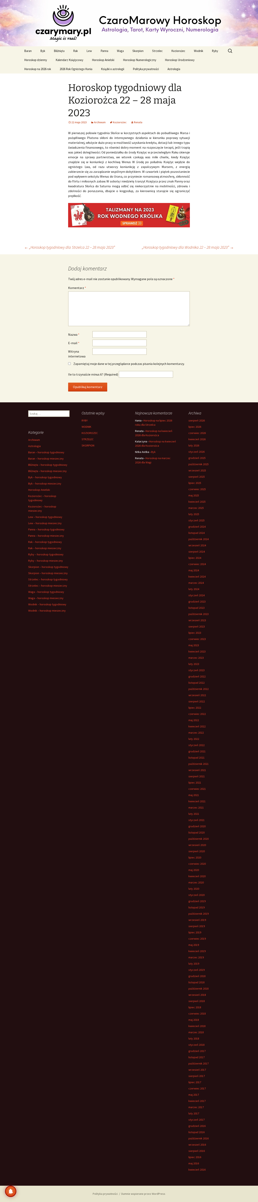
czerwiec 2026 (197, 433)
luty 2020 (193, 888)
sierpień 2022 (196, 701)
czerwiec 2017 (197, 1088)
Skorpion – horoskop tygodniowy (48, 567)
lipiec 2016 (194, 1157)
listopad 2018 (196, 982)
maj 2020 (193, 870)
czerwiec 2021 (197, 789)
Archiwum (100, 122)
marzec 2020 (196, 882)
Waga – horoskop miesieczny (45, 598)
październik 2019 (198, 913)
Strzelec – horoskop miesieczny (47, 585)
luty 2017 (193, 1113)
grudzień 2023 (197, 601)
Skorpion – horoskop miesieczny (48, 573)
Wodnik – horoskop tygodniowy (47, 604)
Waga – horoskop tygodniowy (46, 592)
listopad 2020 (196, 832)
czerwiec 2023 (197, 639)
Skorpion (138, 51)
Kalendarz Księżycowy (69, 60)
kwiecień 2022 (197, 726)
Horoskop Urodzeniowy (180, 60)
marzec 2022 (196, 732)
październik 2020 (198, 839)
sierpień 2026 (196, 420)
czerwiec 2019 (197, 938)
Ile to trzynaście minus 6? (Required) (93, 374)
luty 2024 (193, 589)
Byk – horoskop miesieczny (44, 483)
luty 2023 (193, 664)
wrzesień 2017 (197, 1070)
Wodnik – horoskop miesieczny (47, 610)
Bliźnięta (59, 51)
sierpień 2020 (196, 851)
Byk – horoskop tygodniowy (45, 477)
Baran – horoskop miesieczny (46, 458)
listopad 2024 (196, 533)
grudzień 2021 (197, 751)
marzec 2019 (196, 957)
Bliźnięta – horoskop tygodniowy (47, 465)
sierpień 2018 (196, 1001)
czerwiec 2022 (197, 714)
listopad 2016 (196, 1132)
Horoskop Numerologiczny (139, 60)
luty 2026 (193, 445)
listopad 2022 (196, 682)
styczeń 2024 (196, 595)
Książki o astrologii (112, 69)
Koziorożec (178, 51)
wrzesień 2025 (197, 470)
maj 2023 (193, 645)
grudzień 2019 (197, 901)
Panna (104, 51)
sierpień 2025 (196, 476)
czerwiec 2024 (197, 564)
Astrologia (173, 69)
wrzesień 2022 (197, 695)
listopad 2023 (196, 608)
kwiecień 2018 (197, 1026)
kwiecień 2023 (197, 651)
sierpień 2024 (196, 551)
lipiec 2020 (194, 857)
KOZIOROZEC (90, 433)
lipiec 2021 (194, 782)
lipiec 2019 (194, 932)
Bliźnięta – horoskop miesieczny (47, 471)
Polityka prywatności (146, 69)
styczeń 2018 (196, 1045)
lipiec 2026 (194, 427)
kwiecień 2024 (197, 576)
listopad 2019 (196, 907)
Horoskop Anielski (103, 60)
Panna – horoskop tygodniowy (46, 529)
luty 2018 (193, 1038)
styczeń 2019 (196, 970)
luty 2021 (193, 814)
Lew (89, 51)
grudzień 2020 (197, 826)
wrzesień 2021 (197, 770)
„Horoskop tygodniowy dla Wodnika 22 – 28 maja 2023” (188, 247)
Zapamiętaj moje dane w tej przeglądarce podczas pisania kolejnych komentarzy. (128, 364)
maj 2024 (193, 570)
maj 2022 (193, 720)
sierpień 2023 (196, 626)
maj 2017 (193, 1094)
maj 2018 (193, 1020)
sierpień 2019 (196, 926)
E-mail (73, 343)
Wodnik (198, 51)
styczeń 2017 (196, 1119)
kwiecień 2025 (197, 501)
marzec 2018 (196, 1032)
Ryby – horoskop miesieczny (45, 560)
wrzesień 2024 (197, 545)
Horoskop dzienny (35, 60)
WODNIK (86, 427)
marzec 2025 (196, 508)
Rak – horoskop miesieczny (44, 548)
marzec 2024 (196, 583)
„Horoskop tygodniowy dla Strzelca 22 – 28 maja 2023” (69, 247)
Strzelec (157, 51)
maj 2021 (193, 795)
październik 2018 (198, 988)
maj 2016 (193, 1163)
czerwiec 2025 (197, 489)
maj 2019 (193, 945)
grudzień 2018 (197, 976)
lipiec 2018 (194, 1007)
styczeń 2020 (196, 895)
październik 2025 (198, 464)
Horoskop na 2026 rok (37, 69)
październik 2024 (198, 539)
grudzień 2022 (197, 676)
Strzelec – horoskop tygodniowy (48, 579)
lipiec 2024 (194, 558)
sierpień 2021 (196, 776)
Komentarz (77, 288)
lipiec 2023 (194, 633)
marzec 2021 (196, 807)
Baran (28, 51)
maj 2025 (193, 495)
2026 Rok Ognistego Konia (76, 69)
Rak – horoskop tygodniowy (45, 542)
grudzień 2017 (197, 1051)
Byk (42, 51)
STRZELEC (88, 439)
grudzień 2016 (197, 1126)
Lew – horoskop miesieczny (45, 523)
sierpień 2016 (196, 1151)
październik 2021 (198, 764)
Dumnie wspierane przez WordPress (143, 1194)
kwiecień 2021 (197, 801)
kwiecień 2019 (197, 951)
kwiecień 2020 (197, 876)
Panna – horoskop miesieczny (46, 535)
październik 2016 (198, 1138)
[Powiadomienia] (10, 1191)
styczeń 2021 (196, 820)
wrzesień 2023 (197, 620)
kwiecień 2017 (197, 1101)
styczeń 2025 (196, 520)
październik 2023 (198, 614)
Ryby (215, 51)
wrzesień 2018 (197, 995)
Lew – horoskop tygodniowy (45, 517)
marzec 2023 (196, 657)
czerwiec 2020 (197, 864)
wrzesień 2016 (197, 1144)
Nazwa (73, 334)
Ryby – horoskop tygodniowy (45, 554)
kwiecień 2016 (197, 1169)
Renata (138, 122)
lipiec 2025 (194, 483)
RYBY (85, 420)
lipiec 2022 (194, 707)
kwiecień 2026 (197, 439)
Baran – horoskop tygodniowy (46, 452)
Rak (75, 51)
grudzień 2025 (197, 458)
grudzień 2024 (197, 526)
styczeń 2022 (196, 745)
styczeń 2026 (196, 451)
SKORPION (88, 445)
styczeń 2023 (196, 670)
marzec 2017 (196, 1107)
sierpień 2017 (196, 1076)
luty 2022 (193, 739)
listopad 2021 (196, 757)
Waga (120, 51)
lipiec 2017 (194, 1082)
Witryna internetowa (76, 353)
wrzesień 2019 (197, 920)
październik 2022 (198, 689)
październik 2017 (198, 1063)
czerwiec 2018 (197, 1013)
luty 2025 (193, 514)
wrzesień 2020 (197, 845)
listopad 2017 (196, 1057)
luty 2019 (193, 963)
